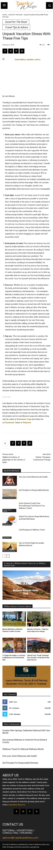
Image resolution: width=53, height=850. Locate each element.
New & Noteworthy (9, 498)
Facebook (9, 422)
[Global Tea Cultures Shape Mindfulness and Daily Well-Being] (9, 520)
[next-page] (7, 556)
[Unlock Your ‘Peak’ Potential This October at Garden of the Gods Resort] (39, 645)
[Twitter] (10, 51)
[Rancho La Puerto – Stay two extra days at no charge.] (39, 619)
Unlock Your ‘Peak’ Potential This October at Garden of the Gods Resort (38, 657)
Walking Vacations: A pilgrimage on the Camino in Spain (13, 459)
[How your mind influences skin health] (9, 481)
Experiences (7, 524)
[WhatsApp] (21, 51)
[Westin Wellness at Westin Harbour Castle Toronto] (14, 619)
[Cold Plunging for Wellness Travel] (9, 534)
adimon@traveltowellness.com (20, 837)
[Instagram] (23, 811)
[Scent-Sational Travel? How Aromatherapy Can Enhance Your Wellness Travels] (9, 507)
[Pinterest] (16, 51)
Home (4, 15)
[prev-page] (4, 556)
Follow (48, 708)
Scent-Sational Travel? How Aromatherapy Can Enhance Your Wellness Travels (32, 505)
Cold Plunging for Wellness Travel (32, 530)
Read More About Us (17, 805)
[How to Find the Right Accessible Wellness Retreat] (9, 547)
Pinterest (27, 422)
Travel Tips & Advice (16, 27)
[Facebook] (4, 51)
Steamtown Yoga (24, 419)
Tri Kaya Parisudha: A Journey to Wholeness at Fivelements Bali (13, 657)
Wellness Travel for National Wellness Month (23, 749)
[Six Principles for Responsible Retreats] (9, 494)
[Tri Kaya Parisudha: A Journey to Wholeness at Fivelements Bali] (14, 645)
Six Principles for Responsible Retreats (34, 490)
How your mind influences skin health (33, 477)
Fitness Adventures (9, 485)
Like (49, 702)
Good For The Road (15, 15)
